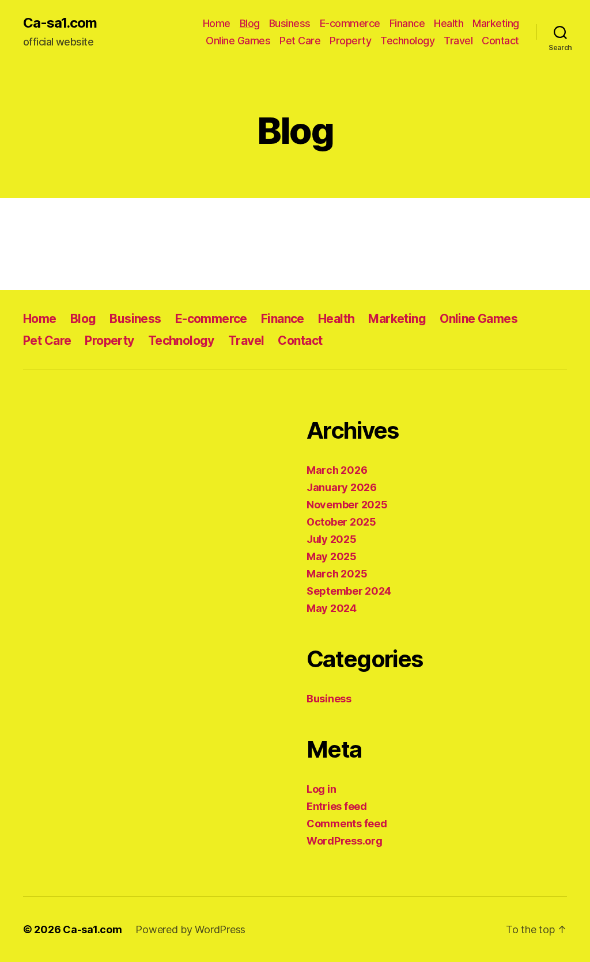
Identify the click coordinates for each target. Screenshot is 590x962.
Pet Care (299, 41)
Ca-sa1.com (60, 23)
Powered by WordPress (190, 929)
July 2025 (332, 539)
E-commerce (350, 23)
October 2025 (341, 522)
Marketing (495, 23)
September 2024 (349, 591)
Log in (321, 789)
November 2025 (347, 505)
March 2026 (337, 470)
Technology (407, 41)
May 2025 (332, 556)
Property (350, 41)
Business (290, 23)
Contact (500, 41)
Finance (407, 23)
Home (216, 23)
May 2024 (332, 608)
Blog (250, 23)
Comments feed (347, 823)
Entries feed (337, 806)
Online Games (238, 41)
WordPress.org (345, 841)
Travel (458, 41)
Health (448, 23)
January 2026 (342, 487)
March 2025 (337, 574)
